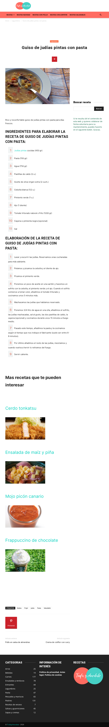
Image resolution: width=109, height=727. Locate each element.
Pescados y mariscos (14, 696)
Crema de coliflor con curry (58, 642)
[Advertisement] (72, 6)
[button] (100, 15)
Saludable (47, 608)
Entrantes (9, 684)
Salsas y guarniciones (14, 708)
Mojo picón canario (24, 496)
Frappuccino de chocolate (31, 540)
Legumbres (16, 21)
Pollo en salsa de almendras (17, 642)
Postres (8, 700)
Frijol (26, 608)
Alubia (19, 608)
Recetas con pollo (40, 15)
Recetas (10, 15)
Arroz (7, 669)
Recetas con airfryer (58, 15)
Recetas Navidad (23, 15)
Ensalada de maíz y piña (29, 452)
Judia (32, 608)
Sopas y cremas (12, 712)
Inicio (7, 21)
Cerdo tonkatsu (20, 408)
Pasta (39, 608)
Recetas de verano (13, 704)
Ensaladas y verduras (14, 680)
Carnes (8, 676)
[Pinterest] (54, 59)
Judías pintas (20, 150)
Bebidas (8, 673)
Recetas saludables (77, 15)
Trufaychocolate (13, 724)
